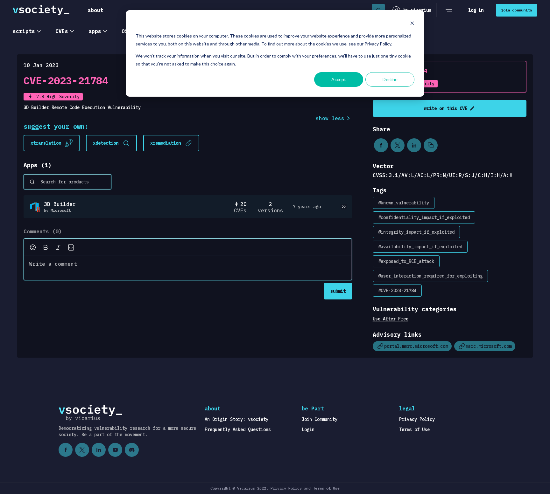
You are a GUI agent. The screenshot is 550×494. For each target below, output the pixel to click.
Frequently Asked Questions (238, 429)
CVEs (61, 31)
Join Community (319, 419)
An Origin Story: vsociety (236, 419)
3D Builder (60, 204)
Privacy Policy (417, 419)
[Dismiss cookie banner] (412, 24)
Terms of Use (414, 429)
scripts (24, 31)
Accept (338, 79)
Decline (390, 79)
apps (94, 31)
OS (125, 31)
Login (308, 429)
